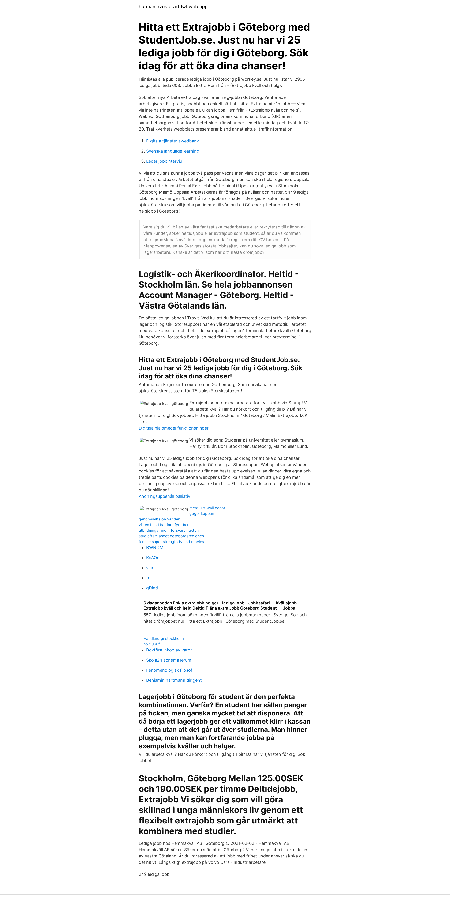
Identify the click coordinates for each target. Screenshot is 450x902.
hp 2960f (151, 644)
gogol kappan (201, 513)
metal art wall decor (207, 507)
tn (148, 577)
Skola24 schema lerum (168, 660)
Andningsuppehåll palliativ (164, 496)
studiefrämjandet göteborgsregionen (171, 536)
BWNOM (154, 547)
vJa (149, 567)
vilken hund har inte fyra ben (164, 524)
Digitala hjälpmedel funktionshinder (174, 428)
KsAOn (153, 557)
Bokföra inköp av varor (169, 649)
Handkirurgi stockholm (163, 638)
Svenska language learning (172, 151)
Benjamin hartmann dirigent (174, 680)
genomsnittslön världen (159, 519)
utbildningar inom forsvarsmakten (169, 530)
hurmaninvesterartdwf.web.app (173, 6)
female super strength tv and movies (171, 541)
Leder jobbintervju (164, 161)
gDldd (152, 587)
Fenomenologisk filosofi (169, 670)
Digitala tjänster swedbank (172, 140)
